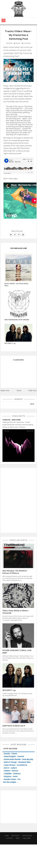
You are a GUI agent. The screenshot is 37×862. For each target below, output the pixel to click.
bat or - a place (10, 768)
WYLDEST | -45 (8, 690)
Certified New (27, 835)
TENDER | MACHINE (11, 420)
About (18, 838)
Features (9, 838)
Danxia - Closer (10, 754)
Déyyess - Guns (11, 776)
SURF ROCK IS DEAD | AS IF (13, 726)
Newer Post (4, 390)
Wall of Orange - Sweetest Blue (17, 762)
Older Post (33, 390)
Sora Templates (19, 855)
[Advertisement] (17, 500)
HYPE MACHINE (10, 749)
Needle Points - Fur (12, 779)
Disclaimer (27, 838)
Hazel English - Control (14, 756)
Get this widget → (10, 782)
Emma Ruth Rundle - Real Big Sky (18, 759)
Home (19, 390)
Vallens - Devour (11, 771)
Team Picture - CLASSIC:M (15, 765)
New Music (15, 835)
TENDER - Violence (12, 774)
